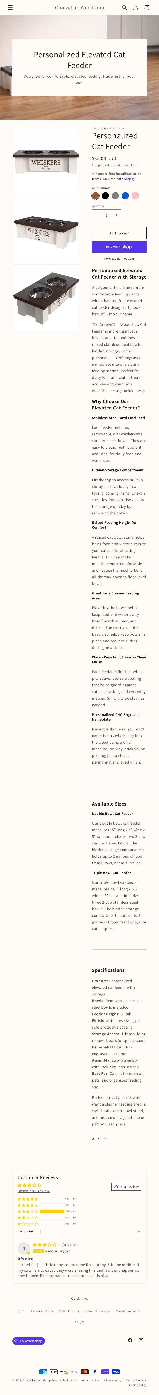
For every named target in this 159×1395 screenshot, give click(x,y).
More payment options (119, 259)
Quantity (98, 206)
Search (21, 1311)
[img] (45, 1244)
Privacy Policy (42, 1311)
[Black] (105, 195)
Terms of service (136, 1380)
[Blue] (125, 195)
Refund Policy (68, 1311)
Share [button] (102, 1138)
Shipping (98, 165)
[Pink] (135, 195)
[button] (10, 7)
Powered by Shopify (64, 1380)
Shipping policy (137, 1385)
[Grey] (115, 195)
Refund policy (90, 1380)
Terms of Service (97, 1311)
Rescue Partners (127, 1311)
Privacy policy (113, 1380)
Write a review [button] (126, 1186)
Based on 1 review (34, 1190)
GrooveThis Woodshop (37, 1380)
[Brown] (95, 195)
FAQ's (79, 1321)
